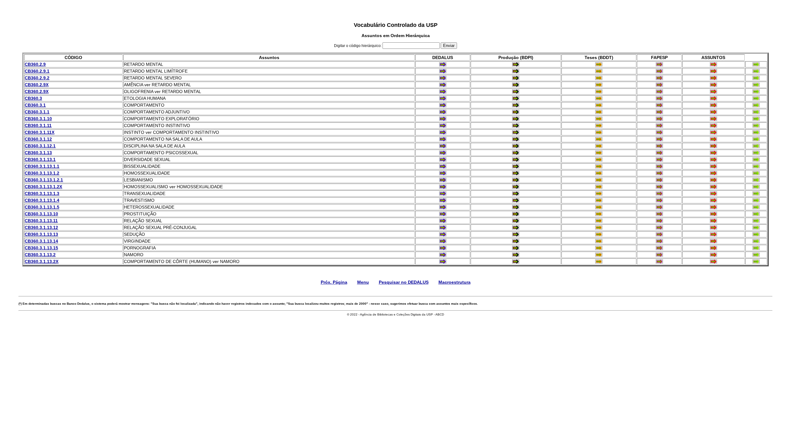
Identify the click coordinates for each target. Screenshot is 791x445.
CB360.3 (33, 98)
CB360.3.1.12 (38, 139)
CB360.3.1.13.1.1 (42, 166)
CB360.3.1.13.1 (40, 159)
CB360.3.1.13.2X (41, 261)
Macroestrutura (454, 282)
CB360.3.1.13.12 (41, 227)
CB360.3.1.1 (37, 111)
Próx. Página (334, 282)
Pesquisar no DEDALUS (404, 282)
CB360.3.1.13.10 (41, 213)
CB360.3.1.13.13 (41, 234)
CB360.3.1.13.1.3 (42, 193)
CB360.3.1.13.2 (40, 254)
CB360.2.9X (37, 84)
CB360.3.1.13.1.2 (42, 173)
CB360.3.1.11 (38, 125)
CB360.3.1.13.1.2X (43, 186)
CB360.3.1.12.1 (40, 145)
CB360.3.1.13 (38, 152)
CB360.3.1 (35, 105)
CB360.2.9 (35, 64)
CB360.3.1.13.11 (41, 220)
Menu (363, 282)
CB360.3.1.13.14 (41, 241)
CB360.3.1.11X (39, 132)
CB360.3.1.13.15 (41, 247)
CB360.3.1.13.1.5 (42, 207)
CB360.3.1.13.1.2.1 (44, 179)
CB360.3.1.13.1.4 (42, 200)
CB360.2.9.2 (37, 77)
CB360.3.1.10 (38, 118)
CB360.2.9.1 (37, 71)
